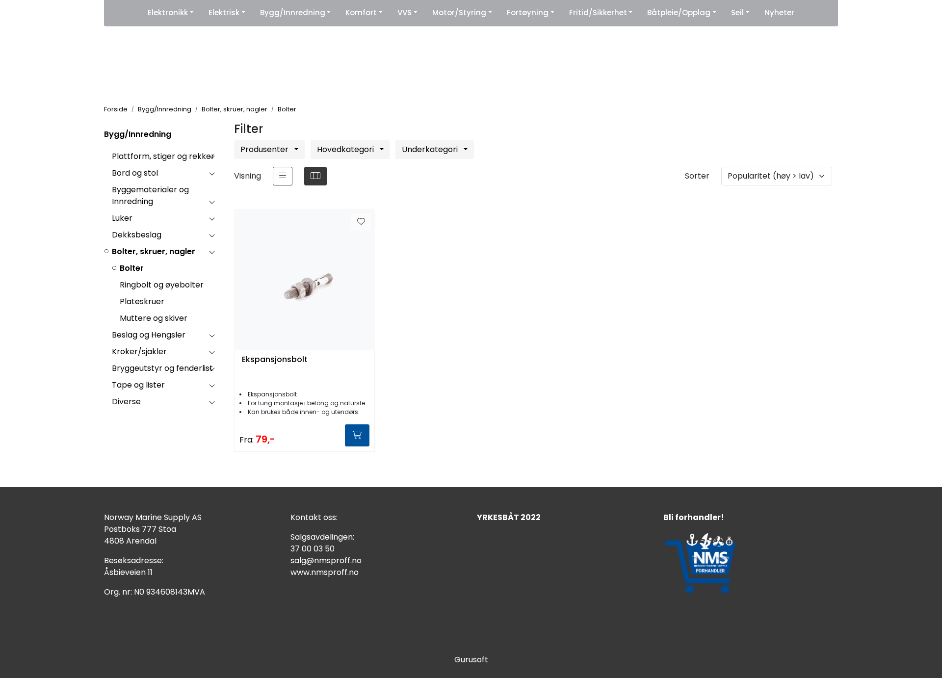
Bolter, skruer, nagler (153, 251)
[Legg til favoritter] (361, 222)
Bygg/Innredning (137, 134)
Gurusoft (471, 659)
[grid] (315, 176)
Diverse (126, 401)
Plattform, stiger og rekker (163, 156)
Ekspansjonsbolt (275, 360)
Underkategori (431, 149)
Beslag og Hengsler (148, 334)
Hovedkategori (346, 149)
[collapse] (211, 156)
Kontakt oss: (314, 517)
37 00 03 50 (312, 548)
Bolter (132, 268)
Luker (122, 218)
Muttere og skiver (153, 318)
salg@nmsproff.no (326, 560)
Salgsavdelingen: (322, 537)
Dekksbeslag (136, 234)
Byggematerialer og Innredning (150, 195)
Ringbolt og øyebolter (162, 284)
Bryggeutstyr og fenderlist (162, 368)
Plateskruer (142, 301)
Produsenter (265, 149)
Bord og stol (135, 173)
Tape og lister (138, 385)
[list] (282, 176)
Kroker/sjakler (139, 351)
